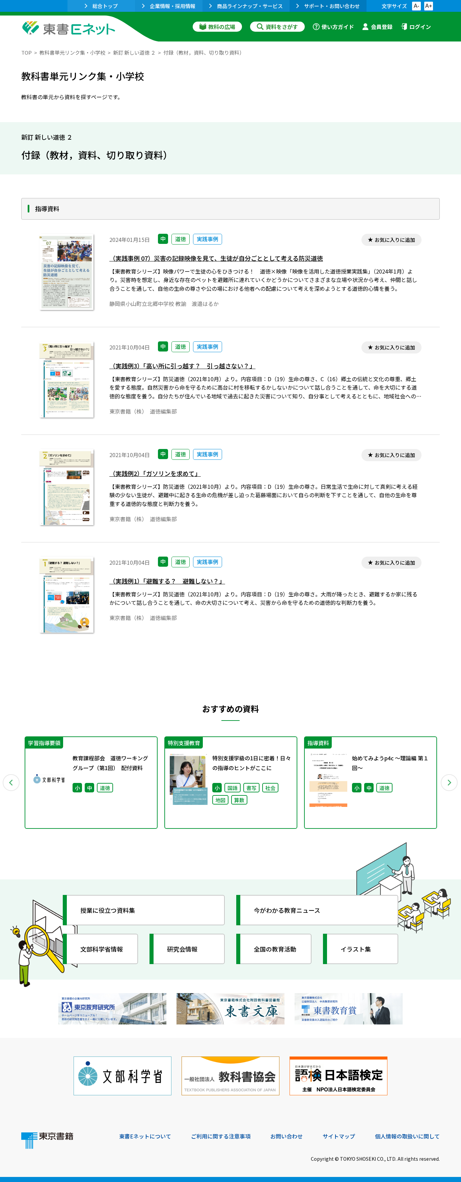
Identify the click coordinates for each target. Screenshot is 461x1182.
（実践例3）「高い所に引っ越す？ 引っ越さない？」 (182, 366)
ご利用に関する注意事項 (220, 1136)
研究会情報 (182, 949)
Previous (11, 782)
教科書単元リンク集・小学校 (72, 52)
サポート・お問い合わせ (332, 5)
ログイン (420, 27)
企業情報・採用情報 (172, 5)
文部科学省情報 (101, 949)
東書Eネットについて (145, 1136)
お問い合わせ (286, 1136)
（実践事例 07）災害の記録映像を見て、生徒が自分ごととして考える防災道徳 (216, 258)
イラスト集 (356, 949)
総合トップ (105, 5)
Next (449, 782)
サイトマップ (339, 1136)
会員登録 (381, 27)
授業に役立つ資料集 (107, 910)
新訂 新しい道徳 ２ (134, 52)
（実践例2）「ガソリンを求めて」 (155, 473)
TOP (26, 52)
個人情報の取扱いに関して (407, 1136)
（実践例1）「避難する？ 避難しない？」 (167, 581)
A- (416, 6)
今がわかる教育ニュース (287, 910)
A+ (428, 6)
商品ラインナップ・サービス (250, 5)
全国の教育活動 (275, 949)
